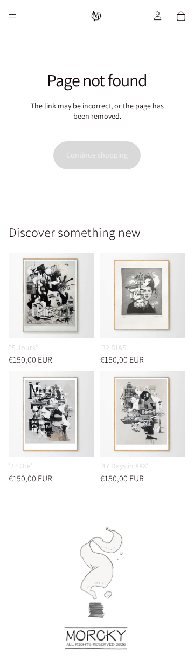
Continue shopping (97, 155)
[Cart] (181, 16)
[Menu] (12, 16)
